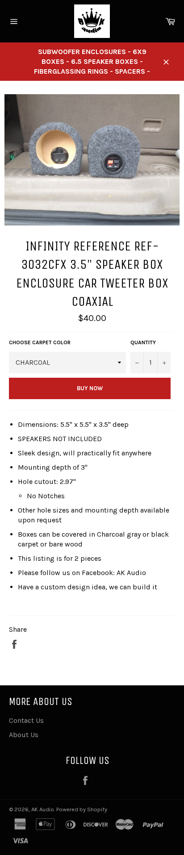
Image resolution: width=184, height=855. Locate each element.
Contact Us (26, 720)
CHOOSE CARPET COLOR (40, 342)
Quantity (143, 342)
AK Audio (42, 809)
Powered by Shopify (81, 809)
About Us (23, 734)
